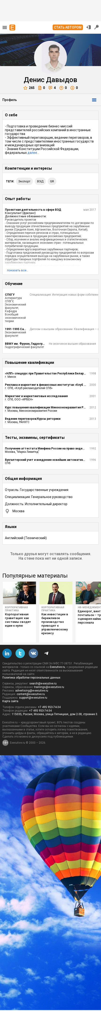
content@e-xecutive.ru (31, 694)
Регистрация (96, 27)
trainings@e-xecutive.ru (49, 687)
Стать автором (68, 27)
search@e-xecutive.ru (43, 683)
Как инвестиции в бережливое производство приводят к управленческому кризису (54, 623)
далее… (33, 153)
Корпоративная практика (16, 609)
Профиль (9, 100)
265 (32, 88)
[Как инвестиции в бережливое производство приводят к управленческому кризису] (56, 593)
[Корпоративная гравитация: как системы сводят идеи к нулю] (19, 593)
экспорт (24, 181)
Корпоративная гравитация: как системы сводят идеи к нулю (18, 619)
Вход (88, 27)
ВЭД (40, 181)
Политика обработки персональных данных (31, 677)
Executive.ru (57, 667)
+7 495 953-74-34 (49, 707)
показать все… (17, 270)
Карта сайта (10, 701)
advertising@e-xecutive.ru (31, 690)
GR (52, 181)
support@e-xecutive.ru (33, 697)
